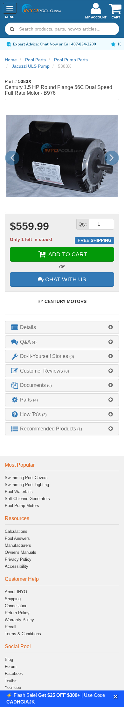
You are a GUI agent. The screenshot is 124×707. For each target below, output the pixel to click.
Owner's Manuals (20, 552)
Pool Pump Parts (71, 59)
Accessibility (16, 566)
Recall (10, 626)
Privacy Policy (18, 559)
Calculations (16, 531)
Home (11, 59)
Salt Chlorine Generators (27, 498)
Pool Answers (17, 538)
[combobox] (62, 29)
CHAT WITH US (65, 279)
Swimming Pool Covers (26, 477)
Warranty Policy (19, 619)
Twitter (11, 680)
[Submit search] (12, 29)
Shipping (13, 598)
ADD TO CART (67, 254)
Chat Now (49, 44)
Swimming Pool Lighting (27, 484)
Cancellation (16, 605)
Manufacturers (18, 545)
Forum (11, 666)
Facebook (14, 673)
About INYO (16, 591)
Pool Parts (35, 59)
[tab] (62, 327)
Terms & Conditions (23, 633)
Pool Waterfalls (19, 491)
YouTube (13, 687)
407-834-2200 (83, 44)
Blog (9, 659)
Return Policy (17, 612)
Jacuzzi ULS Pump (31, 66)
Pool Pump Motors (22, 505)
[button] (115, 696)
